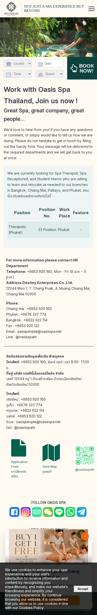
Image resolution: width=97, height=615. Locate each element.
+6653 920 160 (39, 271)
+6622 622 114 (35, 320)
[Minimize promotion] (85, 536)
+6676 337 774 (33, 314)
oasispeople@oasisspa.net (39, 331)
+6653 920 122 (27, 326)
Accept (83, 589)
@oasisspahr (26, 337)
